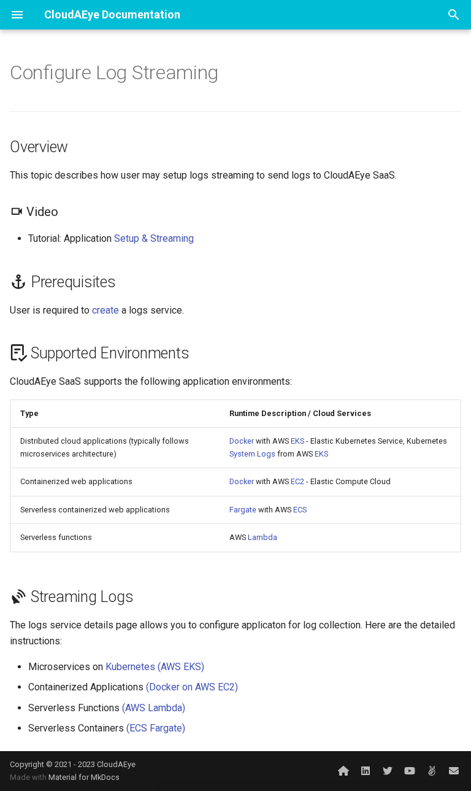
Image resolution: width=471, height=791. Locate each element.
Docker (241, 441)
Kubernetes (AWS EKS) (154, 667)
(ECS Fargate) (155, 728)
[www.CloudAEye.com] (343, 771)
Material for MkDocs (84, 777)
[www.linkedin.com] (365, 771)
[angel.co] (432, 771)
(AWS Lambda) (153, 708)
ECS (300, 509)
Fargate (242, 509)
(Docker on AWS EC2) (192, 687)
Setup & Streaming (154, 238)
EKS (297, 441)
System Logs (252, 453)
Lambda (262, 537)
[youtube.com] (409, 771)
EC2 (297, 481)
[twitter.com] (387, 771)
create (105, 310)
